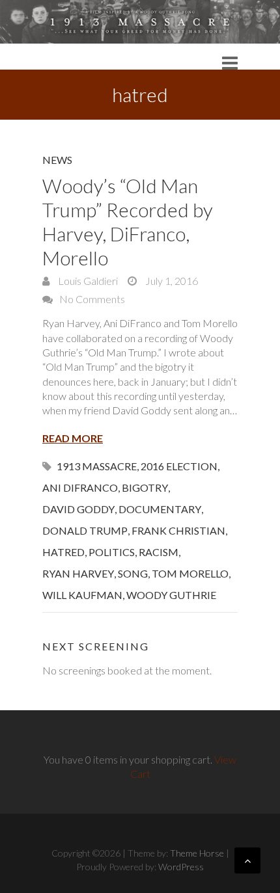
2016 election (179, 466)
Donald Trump (85, 530)
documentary (160, 509)
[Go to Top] (247, 860)
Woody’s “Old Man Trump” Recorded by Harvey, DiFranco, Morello (127, 221)
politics (112, 552)
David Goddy (78, 509)
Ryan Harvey (78, 573)
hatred (63, 552)
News (57, 159)
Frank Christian (178, 530)
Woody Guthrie (171, 595)
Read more (72, 438)
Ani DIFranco (80, 487)
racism (158, 552)
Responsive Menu (230, 63)
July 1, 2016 (170, 280)
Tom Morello (190, 573)
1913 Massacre (97, 466)
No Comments (92, 299)
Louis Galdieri (87, 280)
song (133, 573)
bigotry (145, 487)
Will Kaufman (82, 595)
